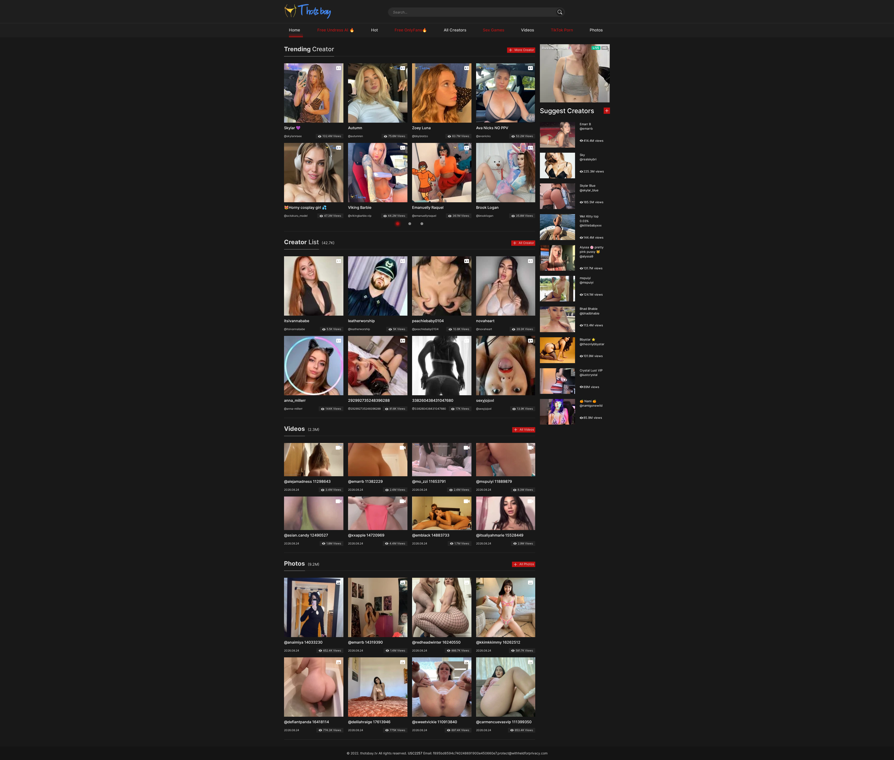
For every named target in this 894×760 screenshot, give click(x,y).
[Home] (308, 11)
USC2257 (415, 753)
